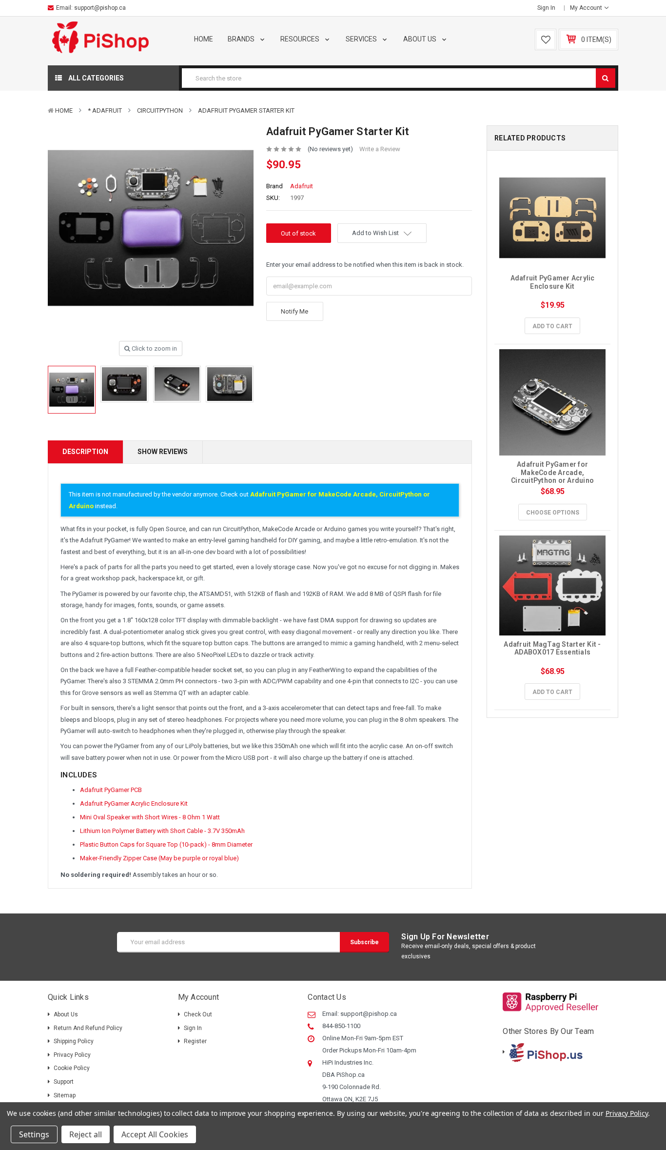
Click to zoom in (153, 348)
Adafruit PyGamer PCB (111, 789)
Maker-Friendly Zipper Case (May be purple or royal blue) (159, 858)
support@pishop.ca (100, 7)
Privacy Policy (72, 1054)
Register (195, 1041)
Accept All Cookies (154, 1134)
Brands (242, 39)
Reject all (85, 1134)
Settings (34, 1134)
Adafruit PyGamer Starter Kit (246, 110)
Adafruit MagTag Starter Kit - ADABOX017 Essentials (553, 648)
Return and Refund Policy (88, 1028)
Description (85, 452)
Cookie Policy (72, 1068)
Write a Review (379, 149)
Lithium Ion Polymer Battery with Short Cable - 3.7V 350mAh (162, 830)
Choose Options (552, 512)
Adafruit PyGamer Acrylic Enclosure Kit (134, 803)
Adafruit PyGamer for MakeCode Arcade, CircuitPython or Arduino (552, 472)
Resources (300, 39)
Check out (198, 1014)
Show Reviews (162, 452)
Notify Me (294, 311)
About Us (420, 39)
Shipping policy (74, 1041)
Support (64, 1081)
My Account (587, 7)
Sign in (546, 7)
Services (362, 39)
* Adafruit (105, 110)
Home (203, 39)
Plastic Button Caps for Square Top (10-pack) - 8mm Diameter (166, 844)
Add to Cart (552, 326)
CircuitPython (160, 110)
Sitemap (65, 1095)
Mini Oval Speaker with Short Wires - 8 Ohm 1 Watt (150, 817)
